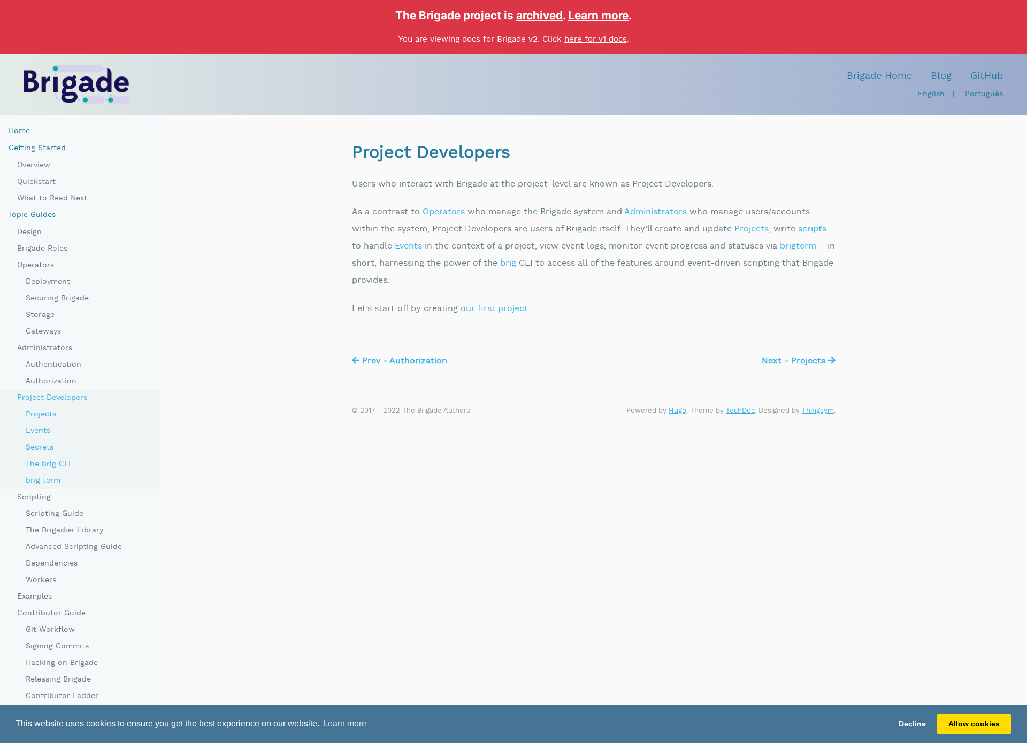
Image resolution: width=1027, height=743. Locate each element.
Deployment (48, 282)
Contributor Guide (51, 613)
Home (19, 131)
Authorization (51, 381)
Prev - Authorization (403, 361)
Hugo (677, 410)
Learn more (598, 15)
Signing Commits (57, 646)
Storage (40, 315)
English (931, 94)
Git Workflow (50, 629)
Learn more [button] (344, 723)
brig (508, 263)
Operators (444, 212)
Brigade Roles (42, 248)
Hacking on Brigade (62, 663)
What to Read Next (52, 198)
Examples (34, 596)
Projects (751, 229)
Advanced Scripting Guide (74, 547)
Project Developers (52, 398)
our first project (494, 308)
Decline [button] (912, 723)
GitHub (986, 75)
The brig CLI (48, 464)
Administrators (655, 212)
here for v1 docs (595, 39)
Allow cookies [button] (974, 723)
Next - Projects (795, 361)
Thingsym (818, 410)
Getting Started (37, 148)
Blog (941, 75)
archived (539, 15)
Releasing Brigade (58, 679)
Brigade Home (879, 75)
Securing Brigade (57, 298)
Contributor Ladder (62, 696)
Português (984, 94)
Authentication (53, 364)
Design (29, 232)
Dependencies (52, 563)
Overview (33, 165)
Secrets (39, 447)
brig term (43, 480)
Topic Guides (32, 215)
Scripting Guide (54, 513)
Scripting (34, 497)
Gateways (43, 331)
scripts (812, 229)
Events (408, 246)
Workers (41, 580)
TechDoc (740, 410)
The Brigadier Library (64, 530)
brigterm (798, 246)
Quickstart (36, 182)
